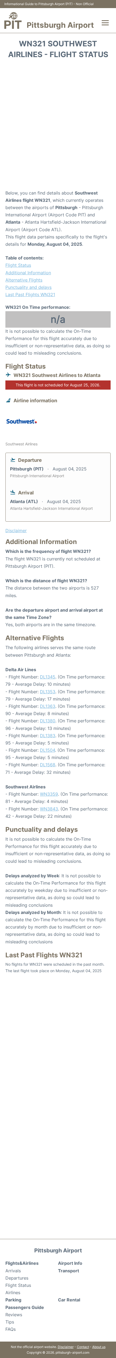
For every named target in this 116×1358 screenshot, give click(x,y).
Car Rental (69, 1299)
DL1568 (47, 764)
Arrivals (13, 1270)
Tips (9, 1322)
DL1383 (47, 735)
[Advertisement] (58, 126)
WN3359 (49, 794)
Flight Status (18, 265)
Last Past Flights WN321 (30, 294)
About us (98, 1347)
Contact (83, 1347)
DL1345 (47, 677)
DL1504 (47, 750)
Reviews (13, 1314)
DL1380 (47, 720)
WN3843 (49, 809)
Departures (16, 1278)
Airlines (12, 1292)
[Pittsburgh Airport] (13, 20)
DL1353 (47, 691)
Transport (68, 1270)
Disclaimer (66, 1347)
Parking (13, 1299)
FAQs (10, 1329)
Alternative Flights (23, 280)
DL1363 (47, 706)
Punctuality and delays (28, 287)
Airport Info (70, 1263)
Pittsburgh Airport (60, 25)
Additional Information (28, 272)
